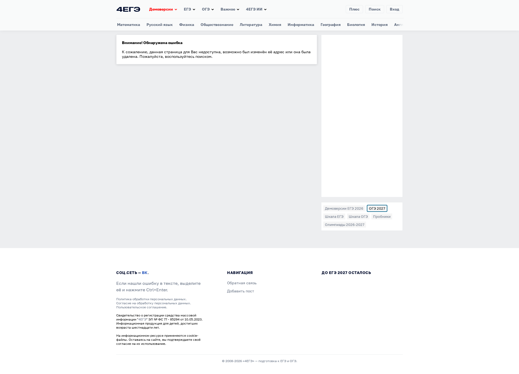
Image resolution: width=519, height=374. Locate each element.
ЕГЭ (187, 9)
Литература (251, 24)
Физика (186, 24)
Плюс (354, 9)
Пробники (382, 216)
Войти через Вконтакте (259, 240)
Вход (394, 9)
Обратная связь (242, 282)
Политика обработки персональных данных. (151, 299)
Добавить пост (240, 291)
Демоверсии (161, 9)
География (331, 24)
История (379, 24)
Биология (356, 24)
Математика (128, 24)
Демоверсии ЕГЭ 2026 (344, 208)
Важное (228, 9)
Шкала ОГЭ (358, 216)
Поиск (375, 9)
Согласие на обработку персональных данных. (153, 303)
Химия (275, 24)
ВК (145, 272)
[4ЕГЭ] (128, 9)
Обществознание (217, 24)
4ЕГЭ (142, 319)
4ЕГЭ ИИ (254, 9)
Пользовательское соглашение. (141, 307)
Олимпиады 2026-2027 (344, 224)
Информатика (301, 24)
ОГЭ (206, 9)
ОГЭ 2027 (377, 208)
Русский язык (160, 24)
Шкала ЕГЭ (334, 216)
